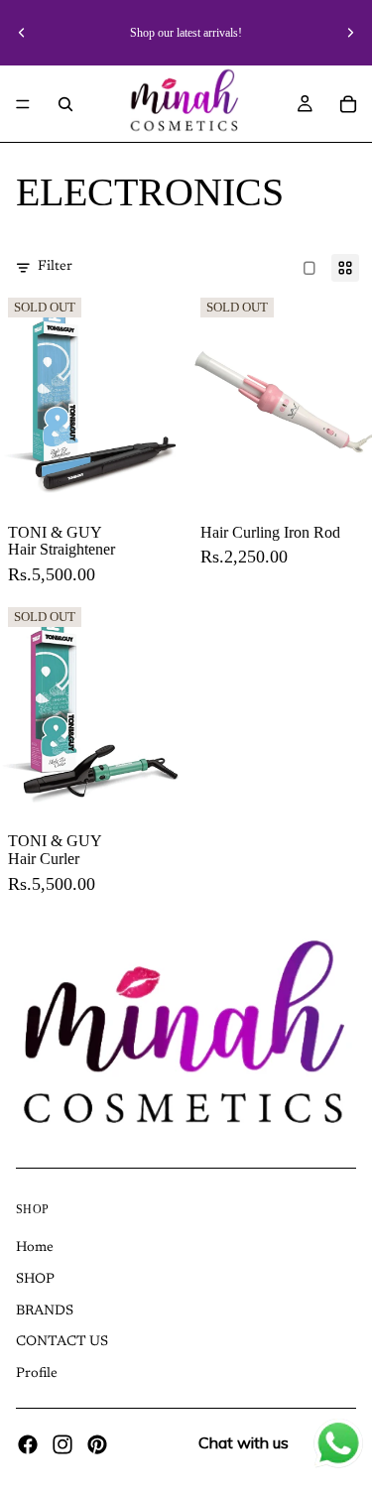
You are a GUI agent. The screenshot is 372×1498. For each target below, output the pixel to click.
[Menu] (23, 104)
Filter (55, 267)
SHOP (35, 1280)
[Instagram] (62, 1444)
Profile (37, 1374)
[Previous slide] (22, 33)
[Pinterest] (97, 1444)
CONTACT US (62, 1342)
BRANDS (44, 1310)
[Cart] (348, 104)
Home (35, 1248)
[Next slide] (350, 33)
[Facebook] (28, 1444)
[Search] (65, 104)
